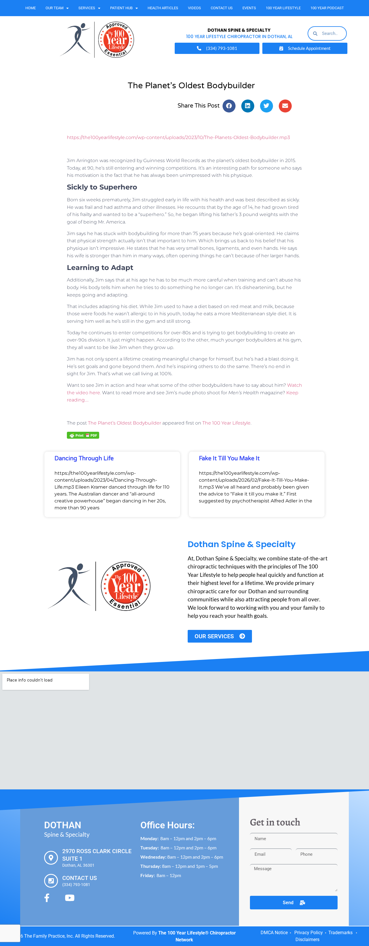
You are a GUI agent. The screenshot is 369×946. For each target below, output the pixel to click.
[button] (229, 106)
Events (249, 8)
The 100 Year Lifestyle (226, 423)
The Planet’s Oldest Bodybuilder (124, 423)
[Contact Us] (51, 881)
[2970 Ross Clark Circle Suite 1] (51, 858)
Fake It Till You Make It (229, 458)
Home (30, 8)
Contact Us (222, 8)
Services (86, 8)
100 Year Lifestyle (283, 8)
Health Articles (163, 8)
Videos (194, 8)
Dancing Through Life (84, 458)
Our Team (54, 8)
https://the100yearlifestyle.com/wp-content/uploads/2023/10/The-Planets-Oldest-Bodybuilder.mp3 (178, 137)
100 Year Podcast (327, 8)
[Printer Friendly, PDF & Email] (83, 434)
